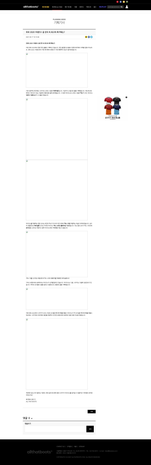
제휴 (75, 446)
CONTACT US (60, 446)
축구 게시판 (68, 7)
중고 (95, 7)
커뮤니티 (88, 7)
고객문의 (69, 446)
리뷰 (75, 7)
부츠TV (82, 7)
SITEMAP (82, 446)
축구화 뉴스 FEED (57, 7)
